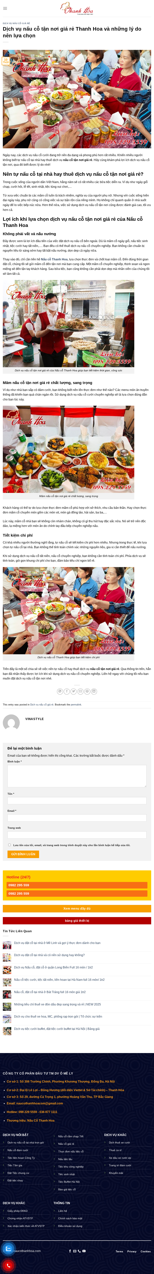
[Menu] (5, 8)
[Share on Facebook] (67, 691)
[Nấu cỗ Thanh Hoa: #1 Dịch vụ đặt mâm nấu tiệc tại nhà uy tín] (77, 8)
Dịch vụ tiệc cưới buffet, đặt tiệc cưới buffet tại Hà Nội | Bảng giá (57, 1028)
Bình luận (15, 761)
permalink (76, 704)
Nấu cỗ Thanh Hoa (54, 259)
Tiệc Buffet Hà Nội (69, 1181)
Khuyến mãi (116, 1172)
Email (12, 810)
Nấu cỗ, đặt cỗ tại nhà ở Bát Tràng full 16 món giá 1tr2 (50, 992)
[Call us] (79, 1251)
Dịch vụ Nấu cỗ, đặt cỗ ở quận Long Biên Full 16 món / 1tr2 (53, 967)
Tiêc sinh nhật (66, 1174)
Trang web (14, 827)
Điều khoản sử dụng (70, 1226)
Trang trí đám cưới (120, 1165)
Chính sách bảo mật (70, 1218)
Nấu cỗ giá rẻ (66, 1143)
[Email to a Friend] (80, 691)
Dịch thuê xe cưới (119, 1142)
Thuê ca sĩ (115, 1150)
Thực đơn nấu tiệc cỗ (71, 1151)
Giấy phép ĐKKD (18, 1210)
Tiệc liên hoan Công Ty (21, 1157)
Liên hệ (62, 1210)
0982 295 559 (18, 885)
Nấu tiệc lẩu (65, 1159)
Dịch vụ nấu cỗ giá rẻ (16, 23)
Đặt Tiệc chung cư (18, 1172)
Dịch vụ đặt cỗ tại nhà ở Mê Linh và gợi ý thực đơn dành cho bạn (57, 943)
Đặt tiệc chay (15, 1180)
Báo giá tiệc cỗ (67, 1189)
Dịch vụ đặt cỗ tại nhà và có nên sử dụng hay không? (49, 955)
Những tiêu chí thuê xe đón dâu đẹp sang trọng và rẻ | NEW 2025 (57, 1004)
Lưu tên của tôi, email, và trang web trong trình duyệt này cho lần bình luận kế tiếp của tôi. (71, 845)
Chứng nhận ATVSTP (20, 1218)
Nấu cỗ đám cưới (18, 1150)
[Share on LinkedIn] (94, 691)
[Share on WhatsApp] (60, 691)
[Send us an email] (74, 1251)
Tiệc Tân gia (15, 1165)
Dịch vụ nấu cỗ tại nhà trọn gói (26, 1142)
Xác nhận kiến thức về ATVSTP (26, 1226)
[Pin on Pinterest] (87, 691)
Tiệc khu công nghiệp (71, 1166)
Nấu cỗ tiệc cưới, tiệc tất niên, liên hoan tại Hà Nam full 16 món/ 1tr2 (59, 979)
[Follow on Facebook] (70, 1251)
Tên (11, 793)
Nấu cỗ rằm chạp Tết (70, 1136)
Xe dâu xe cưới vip (120, 1157)
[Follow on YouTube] (83, 1251)
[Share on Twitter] (73, 691)
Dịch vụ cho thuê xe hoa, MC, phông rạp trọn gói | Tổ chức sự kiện (58, 1016)
